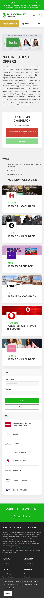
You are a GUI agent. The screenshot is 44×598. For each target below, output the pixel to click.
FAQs (25, 574)
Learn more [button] (9, 587)
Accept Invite (22, 516)
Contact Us (27, 577)
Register (22, 407)
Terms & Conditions (8, 577)
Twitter (7, 563)
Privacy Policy (6, 574)
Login (22, 400)
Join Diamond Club (9, 24)
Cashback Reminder (25, 548)
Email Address (9, 379)
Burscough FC (15, 5)
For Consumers (28, 563)
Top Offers (25, 24)
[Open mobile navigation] (39, 15)
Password (8, 389)
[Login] (34, 15)
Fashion (37, 24)
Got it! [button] (7, 594)
